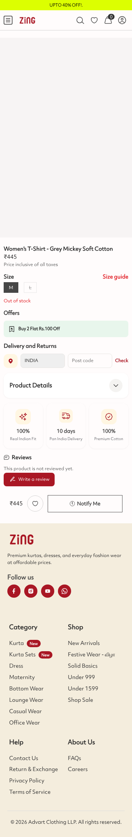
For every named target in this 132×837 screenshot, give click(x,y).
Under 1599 (83, 688)
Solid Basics (83, 666)
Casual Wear (25, 711)
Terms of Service (30, 792)
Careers (78, 769)
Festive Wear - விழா (91, 654)
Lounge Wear (26, 700)
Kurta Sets (22, 654)
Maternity (22, 677)
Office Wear (24, 722)
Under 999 (81, 677)
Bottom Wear (26, 688)
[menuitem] (8, 20)
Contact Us (23, 758)
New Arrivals (84, 643)
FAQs (74, 758)
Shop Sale (80, 700)
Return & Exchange (33, 769)
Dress (16, 666)
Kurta (16, 643)
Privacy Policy (26, 780)
